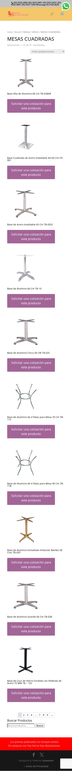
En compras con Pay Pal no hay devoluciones (34, 745)
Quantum (48, 760)
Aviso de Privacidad (37, 766)
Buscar (40, 725)
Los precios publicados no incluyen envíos (34, 741)
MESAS (35, 31)
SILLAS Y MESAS (22, 31)
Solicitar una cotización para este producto (31, 106)
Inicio (10, 31)
